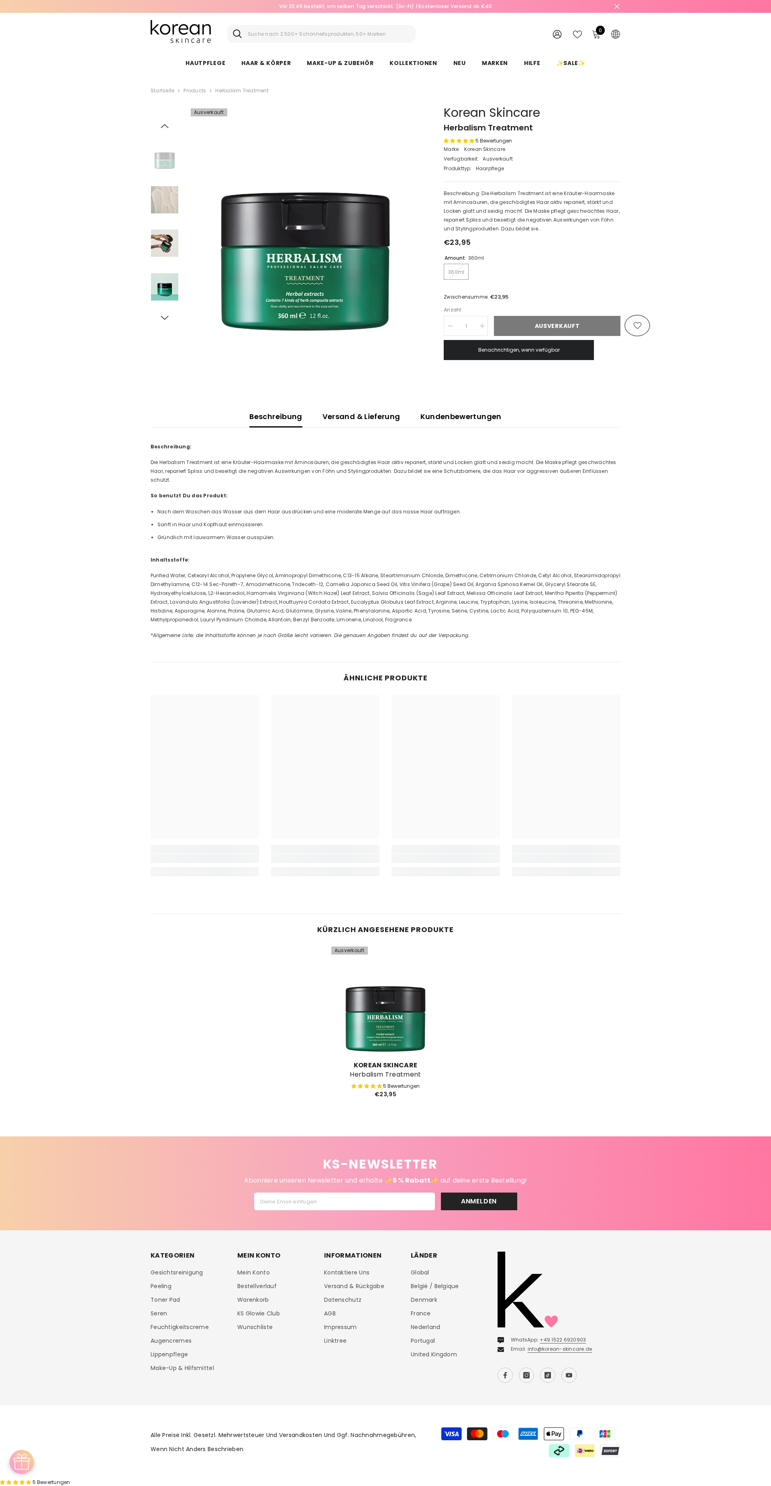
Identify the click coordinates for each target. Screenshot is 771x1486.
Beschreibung (275, 416)
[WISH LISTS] (577, 33)
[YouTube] (569, 1375)
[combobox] (329, 34)
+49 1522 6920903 (563, 1339)
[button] (165, 126)
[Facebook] (505, 1375)
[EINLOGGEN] (557, 34)
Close (617, 6)
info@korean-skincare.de (560, 1349)
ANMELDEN (479, 1201)
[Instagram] (526, 1375)
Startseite (162, 90)
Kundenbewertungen (461, 416)
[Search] (321, 34)
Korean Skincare (492, 112)
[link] (205, 858)
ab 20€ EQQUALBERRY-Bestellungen (385, 6)
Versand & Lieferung (361, 416)
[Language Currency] (615, 34)
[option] (385, 6)
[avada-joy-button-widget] (22, 1462)
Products (195, 90)
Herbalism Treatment (385, 1074)
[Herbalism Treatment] (385, 1001)
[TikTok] (547, 1375)
